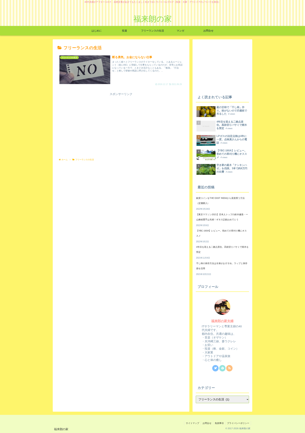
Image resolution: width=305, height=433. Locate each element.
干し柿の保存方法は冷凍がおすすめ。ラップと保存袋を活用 (221, 266)
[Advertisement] (121, 119)
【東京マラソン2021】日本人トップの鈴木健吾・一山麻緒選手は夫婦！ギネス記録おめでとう (222, 217)
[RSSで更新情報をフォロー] (229, 368)
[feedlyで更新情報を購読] (222, 368)
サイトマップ (192, 423)
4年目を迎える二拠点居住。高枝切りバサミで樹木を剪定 (222, 249)
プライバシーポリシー (238, 423)
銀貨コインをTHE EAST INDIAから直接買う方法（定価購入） (220, 200)
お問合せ (207, 423)
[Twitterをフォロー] (215, 368)
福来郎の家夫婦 (222, 321)
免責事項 (219, 423)
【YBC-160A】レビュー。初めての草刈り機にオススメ (221, 233)
